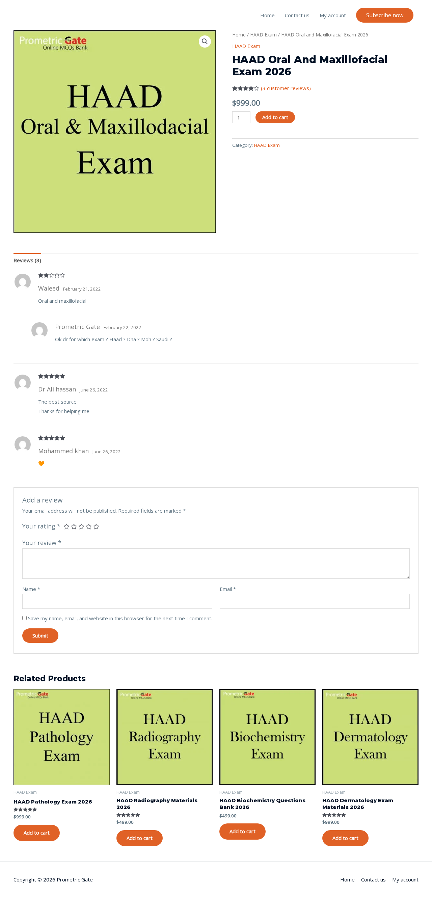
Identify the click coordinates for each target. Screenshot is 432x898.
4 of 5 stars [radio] (89, 526)
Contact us (297, 15)
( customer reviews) (286, 88)
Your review (41, 543)
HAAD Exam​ (263, 34)
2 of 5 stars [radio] (74, 526)
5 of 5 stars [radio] (96, 526)
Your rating (41, 526)
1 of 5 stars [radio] (66, 526)
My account (333, 15)
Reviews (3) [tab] (27, 260)
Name (31, 589)
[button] (384, 15)
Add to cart (275, 117)
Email (228, 589)
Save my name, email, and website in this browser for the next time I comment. (120, 618)
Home (267, 15)
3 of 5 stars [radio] (81, 526)
